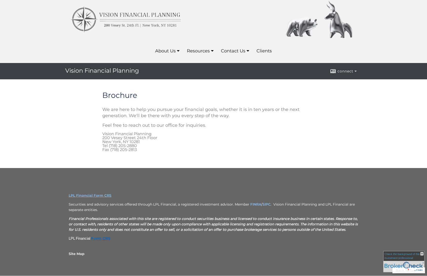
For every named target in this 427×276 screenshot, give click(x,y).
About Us (165, 51)
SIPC (266, 204)
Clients (264, 51)
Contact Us (233, 51)
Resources (198, 51)
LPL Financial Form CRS (90, 195)
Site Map (77, 254)
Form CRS (100, 238)
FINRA (255, 204)
